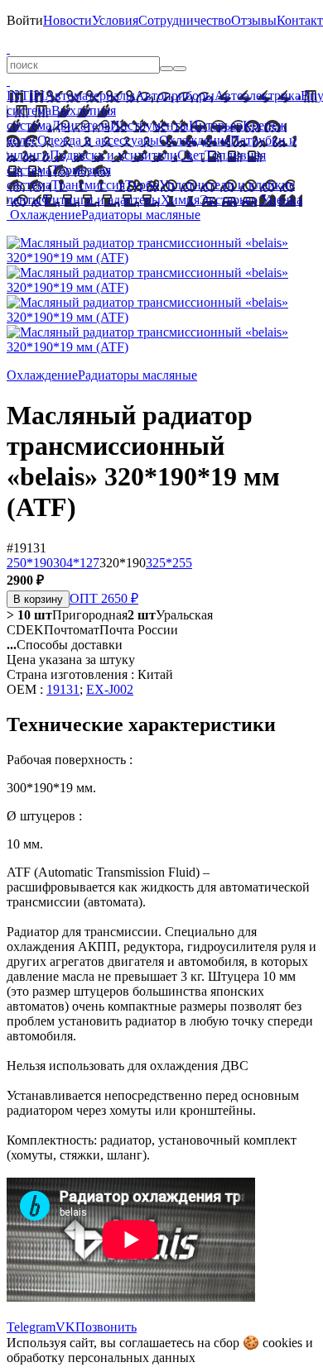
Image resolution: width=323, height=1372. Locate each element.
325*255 (169, 563)
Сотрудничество (184, 20)
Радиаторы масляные (140, 215)
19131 (63, 689)
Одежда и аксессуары (98, 140)
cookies (282, 1343)
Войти (25, 20)
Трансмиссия (88, 185)
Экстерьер (229, 200)
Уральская (170, 615)
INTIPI (26, 95)
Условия (115, 20)
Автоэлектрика (258, 95)
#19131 (26, 548)
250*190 (30, 563)
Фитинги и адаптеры (101, 200)
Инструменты (149, 125)
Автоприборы (175, 95)
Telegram (31, 1327)
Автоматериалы (90, 95)
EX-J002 (109, 689)
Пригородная (67, 615)
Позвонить (106, 1327)
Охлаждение (194, 140)
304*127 (76, 563)
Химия (180, 200)
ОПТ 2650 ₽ (104, 598)
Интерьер (216, 125)
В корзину (38, 599)
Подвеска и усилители (113, 155)
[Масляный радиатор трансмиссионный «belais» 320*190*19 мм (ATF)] (161, 258)
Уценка (280, 200)
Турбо (142, 185)
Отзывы (254, 20)
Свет (191, 155)
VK (65, 1327)
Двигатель (80, 125)
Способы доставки (65, 645)
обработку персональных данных (101, 1357)
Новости (67, 20)
